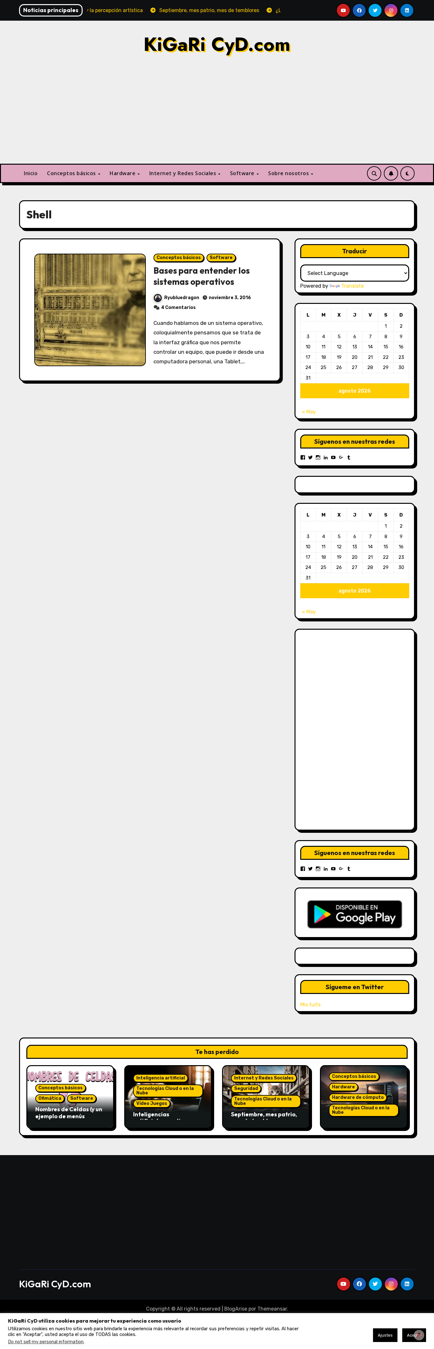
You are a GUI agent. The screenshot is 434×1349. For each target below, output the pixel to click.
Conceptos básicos (72, 173)
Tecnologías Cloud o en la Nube (165, 1091)
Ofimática (49, 1098)
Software (243, 173)
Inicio (30, 173)
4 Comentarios (178, 307)
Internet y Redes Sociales (183, 173)
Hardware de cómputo (358, 1097)
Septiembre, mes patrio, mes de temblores (264, 1118)
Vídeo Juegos (151, 1103)
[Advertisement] (217, 116)
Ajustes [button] (385, 1335)
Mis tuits (310, 1005)
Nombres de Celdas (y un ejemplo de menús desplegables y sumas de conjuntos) (69, 1119)
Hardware (123, 173)
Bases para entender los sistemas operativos (201, 276)
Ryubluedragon (181, 297)
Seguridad (246, 1088)
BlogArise (235, 1309)
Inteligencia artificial (160, 1078)
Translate (352, 286)
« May (309, 412)
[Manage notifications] (419, 1335)
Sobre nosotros (289, 173)
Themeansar (272, 1309)
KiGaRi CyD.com (217, 44)
